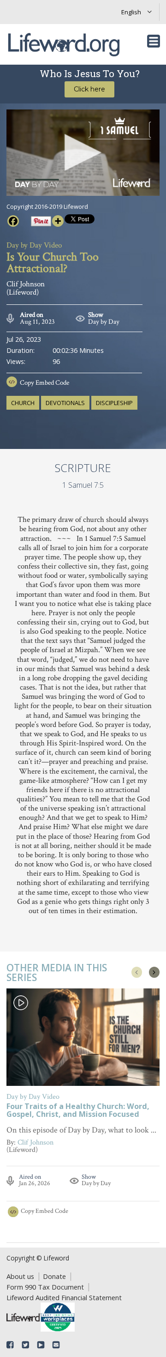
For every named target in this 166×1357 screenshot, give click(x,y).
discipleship (114, 403)
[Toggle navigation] (153, 41)
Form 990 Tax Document (45, 1286)
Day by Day (103, 321)
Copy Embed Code (44, 382)
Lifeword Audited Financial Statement (64, 1297)
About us (20, 1276)
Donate (54, 1276)
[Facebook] (13, 221)
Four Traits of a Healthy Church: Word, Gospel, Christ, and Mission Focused (77, 1111)
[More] (58, 221)
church (23, 403)
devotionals (65, 403)
